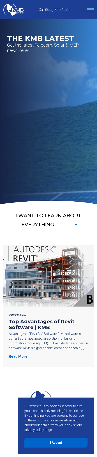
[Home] (13, 10)
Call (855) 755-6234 (54, 9)
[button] (50, 225)
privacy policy (34, 430)
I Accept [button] (56, 442)
